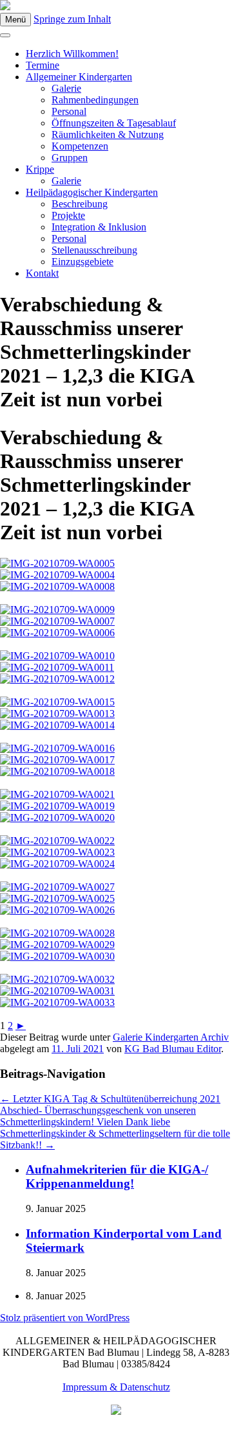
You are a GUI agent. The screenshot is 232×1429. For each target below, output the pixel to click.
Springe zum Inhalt (72, 18)
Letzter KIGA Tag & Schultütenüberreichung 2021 (110, 1098)
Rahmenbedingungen (95, 99)
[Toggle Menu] (5, 35)
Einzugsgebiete (82, 261)
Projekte (68, 215)
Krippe (40, 169)
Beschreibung (80, 203)
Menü (15, 19)
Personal (69, 111)
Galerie (66, 88)
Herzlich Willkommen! (72, 53)
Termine (42, 65)
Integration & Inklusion (99, 226)
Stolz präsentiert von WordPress (65, 1317)
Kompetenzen (80, 146)
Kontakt (42, 273)
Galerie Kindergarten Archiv (171, 1037)
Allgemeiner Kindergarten (79, 76)
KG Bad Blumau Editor (172, 1048)
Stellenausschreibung (94, 250)
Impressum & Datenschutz (116, 1386)
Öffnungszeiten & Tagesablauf (114, 122)
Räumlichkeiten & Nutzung (108, 134)
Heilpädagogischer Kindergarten (92, 192)
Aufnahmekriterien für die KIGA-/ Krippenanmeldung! (117, 1176)
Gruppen (70, 157)
